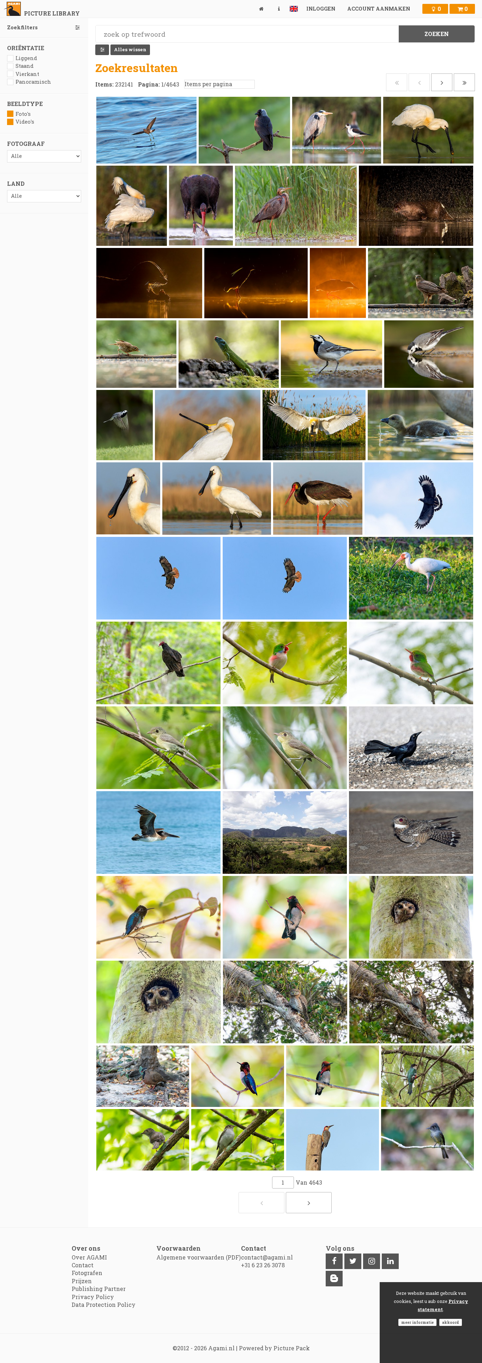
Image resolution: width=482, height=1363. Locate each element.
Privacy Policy (93, 1296)
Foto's (23, 114)
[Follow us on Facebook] (334, 1261)
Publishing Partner (99, 1288)
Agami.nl (221, 1348)
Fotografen (87, 1272)
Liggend (26, 58)
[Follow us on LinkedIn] (390, 1261)
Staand (25, 66)
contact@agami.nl (267, 1257)
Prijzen (82, 1281)
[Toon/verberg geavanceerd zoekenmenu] (102, 50)
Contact (83, 1265)
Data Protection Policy (103, 1304)
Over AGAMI (89, 1257)
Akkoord (450, 1322)
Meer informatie (417, 1322)
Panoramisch (33, 81)
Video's (25, 121)
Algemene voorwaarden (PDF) (198, 1257)
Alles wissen (130, 49)
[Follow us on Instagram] (371, 1261)
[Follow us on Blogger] (334, 1278)
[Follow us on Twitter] (352, 1261)
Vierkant (27, 74)
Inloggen (320, 8)
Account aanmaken (378, 8)
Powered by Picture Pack (274, 1348)
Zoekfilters (22, 27)
